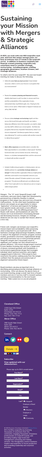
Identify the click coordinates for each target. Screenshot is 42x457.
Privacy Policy (33, 428)
